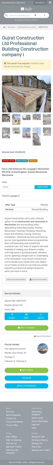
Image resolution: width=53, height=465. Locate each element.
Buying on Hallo (38, 437)
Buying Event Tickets (41, 450)
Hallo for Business (14, 440)
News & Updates (13, 415)
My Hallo (40, 3)
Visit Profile (27, 370)
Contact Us (11, 418)
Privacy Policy (12, 425)
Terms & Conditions (14, 422)
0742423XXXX (30, 386)
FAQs (34, 428)
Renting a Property (40, 440)
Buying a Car (37, 443)
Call (27, 386)
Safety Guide (37, 418)
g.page (14, 196)
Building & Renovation (27, 27)
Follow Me (26, 378)
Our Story (10, 412)
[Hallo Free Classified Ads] (26, 9)
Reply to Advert (27, 328)
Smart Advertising (40, 421)
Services (11, 27)
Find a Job (36, 447)
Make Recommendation (16, 279)
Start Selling (11, 437)
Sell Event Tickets (14, 447)
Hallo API (35, 424)
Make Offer (43, 187)
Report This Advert (39, 279)
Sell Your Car (11, 443)
